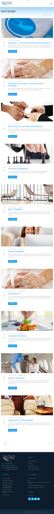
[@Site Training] (27, 194)
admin (10, 40)
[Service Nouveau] (27, 363)
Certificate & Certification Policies (35, 487)
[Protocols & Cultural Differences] (27, 111)
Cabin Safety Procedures (20, 420)
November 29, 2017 (18, 81)
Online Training (16, 251)
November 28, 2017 (18, 124)
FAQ (29, 480)
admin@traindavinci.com (10, 465)
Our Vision (30, 463)
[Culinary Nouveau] (27, 321)
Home (44, 14)
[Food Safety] (27, 279)
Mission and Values (32, 461)
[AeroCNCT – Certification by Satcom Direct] (27, 28)
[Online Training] (27, 237)
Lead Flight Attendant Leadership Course (7, 487)
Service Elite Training (7, 482)
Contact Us (30, 495)
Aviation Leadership (18, 169)
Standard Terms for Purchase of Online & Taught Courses (39, 483)
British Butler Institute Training (7, 492)
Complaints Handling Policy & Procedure (37, 485)
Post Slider (49, 14)
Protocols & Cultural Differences (25, 126)
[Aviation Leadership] (27, 154)
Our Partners (31, 465)
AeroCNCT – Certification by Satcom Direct (29, 43)
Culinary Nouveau (17, 336)
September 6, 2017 (22, 206)
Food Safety (14, 294)
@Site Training (15, 209)
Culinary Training (6, 478)
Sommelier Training (6, 489)
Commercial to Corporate (8, 484)
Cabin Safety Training (7, 480)
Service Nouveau (16, 378)
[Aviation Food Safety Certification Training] (27, 69)
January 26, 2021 (18, 40)
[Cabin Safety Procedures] (27, 405)
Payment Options (32, 478)
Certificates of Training (33, 469)
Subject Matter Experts (33, 467)
